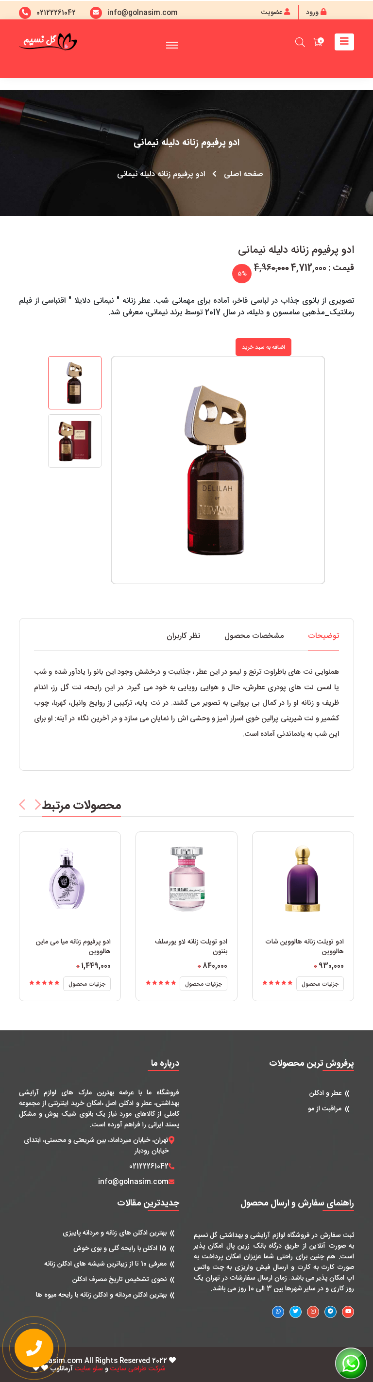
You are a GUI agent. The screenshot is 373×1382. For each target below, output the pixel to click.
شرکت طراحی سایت (138, 1369)
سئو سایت (89, 1369)
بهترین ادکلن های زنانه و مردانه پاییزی (115, 1233)
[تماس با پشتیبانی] (34, 1348)
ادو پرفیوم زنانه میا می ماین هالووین (73, 947)
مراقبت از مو (324, 1109)
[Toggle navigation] (344, 41)
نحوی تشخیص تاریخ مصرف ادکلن (119, 1279)
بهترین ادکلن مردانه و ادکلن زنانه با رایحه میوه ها (101, 1295)
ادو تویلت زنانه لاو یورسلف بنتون (191, 947)
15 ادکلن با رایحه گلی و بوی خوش (120, 1248)
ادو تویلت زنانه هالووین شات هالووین (304, 947)
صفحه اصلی (243, 174)
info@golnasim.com (133, 1182)
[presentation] (22, 804)
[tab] (323, 641)
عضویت (272, 12)
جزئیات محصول (86, 984)
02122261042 (56, 13)
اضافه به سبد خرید (263, 347)
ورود (313, 12)
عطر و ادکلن (325, 1093)
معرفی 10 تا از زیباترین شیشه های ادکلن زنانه (105, 1264)
